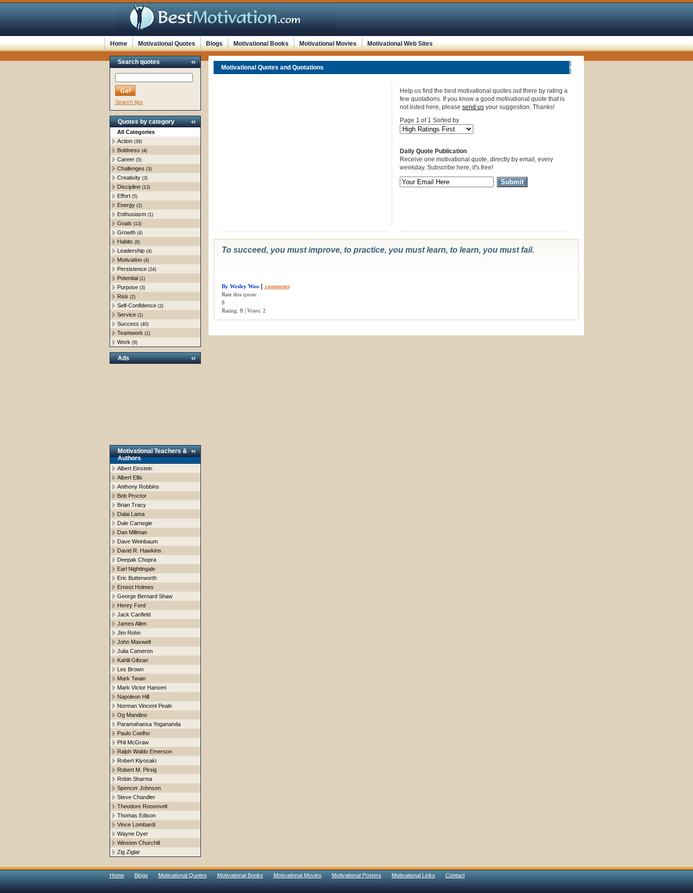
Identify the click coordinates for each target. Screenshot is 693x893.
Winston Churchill (138, 843)
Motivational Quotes (166, 43)
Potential (127, 278)
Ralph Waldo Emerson (144, 751)
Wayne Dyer (132, 834)
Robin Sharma (134, 779)
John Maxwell (134, 642)
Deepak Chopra (136, 560)
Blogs (214, 43)
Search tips (129, 102)
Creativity (129, 178)
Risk (122, 296)
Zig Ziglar (128, 852)
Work (123, 342)
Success (128, 324)
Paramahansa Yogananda (149, 724)
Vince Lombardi (136, 824)
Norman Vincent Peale (144, 706)
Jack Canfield (134, 614)
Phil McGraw (133, 742)
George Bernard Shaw (144, 596)
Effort (123, 196)
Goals (124, 223)
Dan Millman (132, 532)
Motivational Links (413, 875)
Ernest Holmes (135, 587)
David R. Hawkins (139, 550)
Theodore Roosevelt (142, 806)
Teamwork (130, 333)
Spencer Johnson (139, 788)
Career (125, 159)
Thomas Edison (136, 815)
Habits (125, 241)
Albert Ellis (130, 477)
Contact (455, 875)
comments (277, 286)
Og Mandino (132, 715)
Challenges (131, 168)
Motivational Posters (357, 875)
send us (473, 107)
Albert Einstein (134, 468)
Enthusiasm (131, 214)
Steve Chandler (136, 797)
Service (126, 315)
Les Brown (130, 669)
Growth (126, 232)
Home (118, 43)
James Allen (132, 624)
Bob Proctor (132, 496)
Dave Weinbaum (137, 541)
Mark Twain (131, 678)
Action (124, 141)
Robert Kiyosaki (136, 761)
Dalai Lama (131, 514)
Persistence (132, 269)
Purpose (127, 287)
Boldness (128, 150)
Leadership (131, 251)
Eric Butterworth (137, 578)
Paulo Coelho (133, 733)
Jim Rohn (129, 633)
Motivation (129, 260)
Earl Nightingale (136, 569)
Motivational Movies (328, 43)
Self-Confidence (136, 305)
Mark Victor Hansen (141, 687)
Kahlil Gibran (132, 660)
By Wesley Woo (240, 286)
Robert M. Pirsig (137, 770)
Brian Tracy (131, 505)
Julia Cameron (135, 651)
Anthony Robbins (138, 487)
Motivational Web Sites (400, 43)
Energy (126, 205)
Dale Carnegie (134, 523)
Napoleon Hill (133, 697)
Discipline (129, 187)
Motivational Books (261, 43)
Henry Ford (131, 605)
